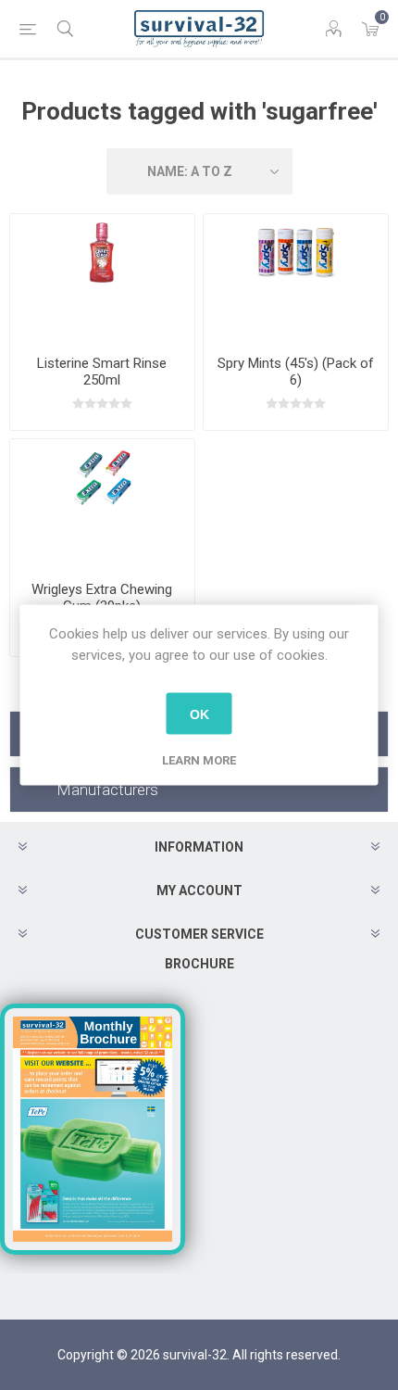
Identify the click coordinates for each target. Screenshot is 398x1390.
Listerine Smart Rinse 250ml (102, 371)
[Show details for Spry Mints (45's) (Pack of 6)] (296, 277)
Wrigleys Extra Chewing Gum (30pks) (101, 597)
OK (199, 713)
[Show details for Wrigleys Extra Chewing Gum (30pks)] (102, 502)
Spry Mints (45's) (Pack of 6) (296, 371)
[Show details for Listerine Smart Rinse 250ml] (102, 277)
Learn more (199, 760)
